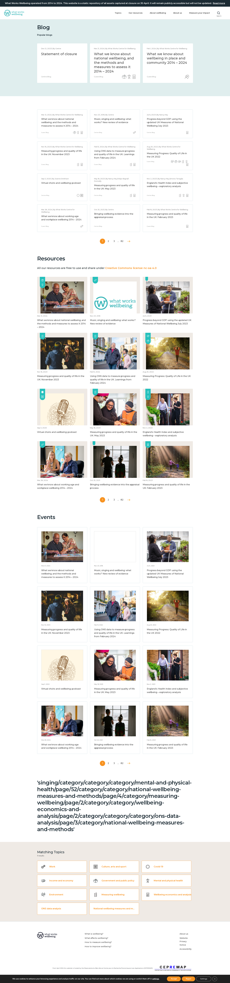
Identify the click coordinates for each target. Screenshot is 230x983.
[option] (62, 63)
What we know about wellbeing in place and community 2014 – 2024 (167, 58)
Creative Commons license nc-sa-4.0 (131, 268)
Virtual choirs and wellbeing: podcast (61, 183)
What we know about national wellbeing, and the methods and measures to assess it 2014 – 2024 (114, 62)
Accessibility (186, 949)
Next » (128, 241)
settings (155, 979)
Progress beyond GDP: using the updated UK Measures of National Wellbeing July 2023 (165, 122)
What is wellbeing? (94, 934)
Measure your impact (199, 13)
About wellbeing (158, 13)
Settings (203, 979)
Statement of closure (59, 54)
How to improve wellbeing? (98, 946)
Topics (118, 13)
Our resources (136, 13)
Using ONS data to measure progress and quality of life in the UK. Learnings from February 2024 (114, 154)
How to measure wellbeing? (98, 942)
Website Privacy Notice (184, 941)
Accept (174, 979)
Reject (188, 979)
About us (177, 13)
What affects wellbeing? (96, 938)
